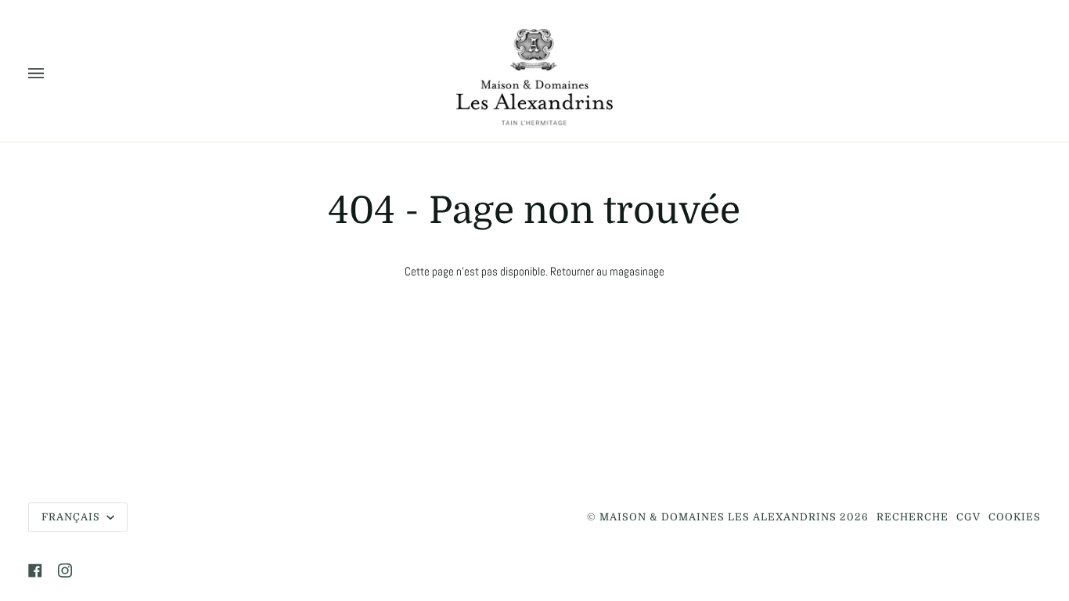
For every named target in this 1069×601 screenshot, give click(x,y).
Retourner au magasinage (607, 272)
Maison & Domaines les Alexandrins (718, 517)
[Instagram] (65, 570)
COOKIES (1014, 517)
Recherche (912, 517)
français (72, 517)
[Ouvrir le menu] (51, 74)
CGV (968, 517)
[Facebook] (35, 570)
